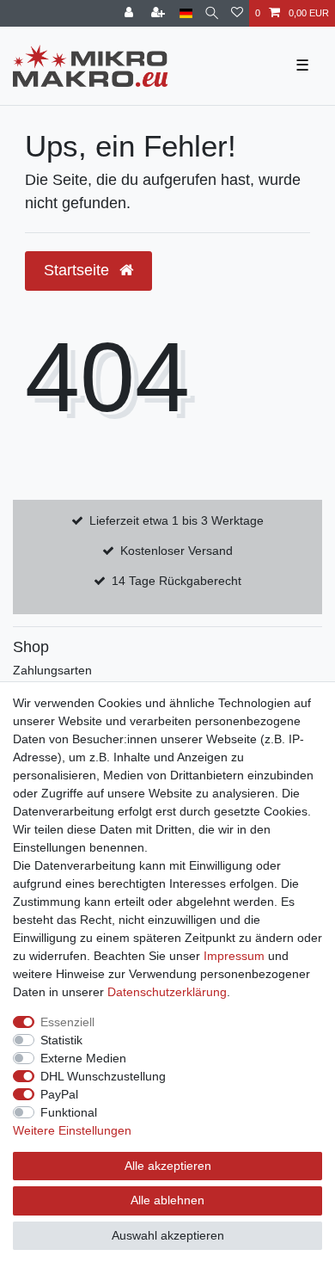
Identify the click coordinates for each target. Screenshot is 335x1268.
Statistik (61, 1040)
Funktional (68, 1112)
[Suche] (211, 13)
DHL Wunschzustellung (103, 1076)
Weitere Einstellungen (72, 1130)
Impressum (234, 956)
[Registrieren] (159, 13)
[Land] (186, 13)
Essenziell (67, 1022)
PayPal (59, 1094)
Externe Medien (83, 1058)
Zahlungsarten (52, 670)
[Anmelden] (131, 13)
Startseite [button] (78, 270)
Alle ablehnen (167, 1200)
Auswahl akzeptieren (168, 1235)
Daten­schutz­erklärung (167, 992)
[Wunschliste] (237, 13)
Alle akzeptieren (168, 1166)
